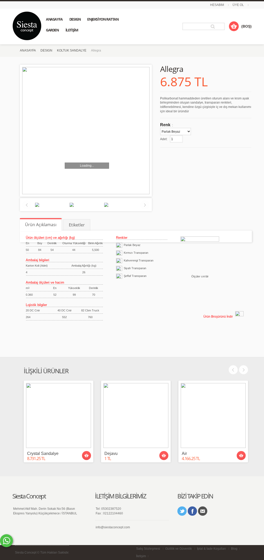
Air (184, 453)
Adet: (163, 139)
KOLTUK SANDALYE (71, 50)
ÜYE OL (238, 5)
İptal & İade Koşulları (211, 548)
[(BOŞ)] (234, 26)
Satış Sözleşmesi (148, 548)
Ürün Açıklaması (40, 224)
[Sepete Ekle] (86, 455)
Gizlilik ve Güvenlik (178, 548)
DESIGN (46, 50)
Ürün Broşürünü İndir (218, 316)
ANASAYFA (28, 50)
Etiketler (77, 225)
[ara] (214, 26)
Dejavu (111, 453)
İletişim (141, 556)
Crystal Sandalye (43, 453)
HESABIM (217, 5)
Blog (234, 548)
